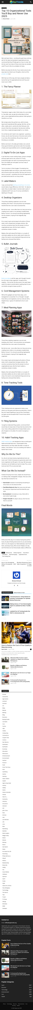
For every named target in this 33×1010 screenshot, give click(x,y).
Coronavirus (5, 735)
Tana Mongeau (6, 888)
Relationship (5, 863)
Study (3, 881)
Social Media (5, 872)
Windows (4, 904)
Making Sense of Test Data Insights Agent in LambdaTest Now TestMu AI (20, 605)
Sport (3, 878)
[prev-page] (2, 619)
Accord (4, 694)
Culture (4, 740)
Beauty (4, 710)
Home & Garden (6, 792)
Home (3, 5)
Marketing (5, 828)
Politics (4, 860)
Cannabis (4, 721)
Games (4, 774)
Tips (3, 894)
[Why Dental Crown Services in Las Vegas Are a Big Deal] (5, 674)
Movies (4, 840)
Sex (3, 869)
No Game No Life (6, 851)
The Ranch (5, 892)
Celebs (4, 730)
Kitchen (4, 815)
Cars (3, 724)
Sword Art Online (6, 885)
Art (3, 705)
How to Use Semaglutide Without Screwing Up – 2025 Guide (9, 564)
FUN (3, 769)
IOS (3, 808)
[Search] (31, 2)
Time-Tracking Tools (6, 556)
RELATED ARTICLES (7, 592)
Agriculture (5, 699)
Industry (4, 801)
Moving (4, 842)
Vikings (4, 901)
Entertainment (6, 756)
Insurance (5, 803)
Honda (4, 794)
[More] (17, 22)
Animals (4, 703)
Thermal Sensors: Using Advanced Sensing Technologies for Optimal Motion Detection (20, 598)
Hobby (4, 787)
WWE (3, 906)
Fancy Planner (26, 552)
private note (5, 74)
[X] (6, 22)
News (3, 849)
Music (4, 844)
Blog (3, 715)
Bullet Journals (9, 552)
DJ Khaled (4, 746)
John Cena (5, 810)
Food (3, 765)
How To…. (4, 797)
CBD (3, 728)
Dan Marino (5, 742)
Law (3, 817)
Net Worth (5, 847)
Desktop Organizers (17, 552)
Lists (3, 824)
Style (3, 883)
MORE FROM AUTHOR (19, 592)
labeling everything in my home (21, 185)
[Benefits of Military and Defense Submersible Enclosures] (5, 667)
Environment (5, 758)
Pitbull (4, 858)
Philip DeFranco (6, 856)
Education (5, 751)
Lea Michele (5, 819)
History (4, 785)
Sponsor (4, 876)
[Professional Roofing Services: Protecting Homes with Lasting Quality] (5, 682)
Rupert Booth (4, 649)
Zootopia (4, 908)
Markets (4, 831)
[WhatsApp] (13, 22)
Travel (4, 897)
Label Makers (5, 554)
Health (4, 781)
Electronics (5, 753)
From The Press (6, 767)
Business (4, 717)
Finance (4, 762)
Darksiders (5, 744)
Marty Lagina (5, 833)
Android (4, 701)
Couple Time (5, 737)
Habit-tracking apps (7, 441)
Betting (4, 712)
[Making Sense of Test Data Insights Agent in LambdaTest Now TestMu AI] (5, 605)
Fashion (4, 760)
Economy (4, 749)
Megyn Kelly (5, 835)
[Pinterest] (10, 22)
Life (3, 822)
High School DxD (6, 783)
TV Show (4, 899)
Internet (4, 806)
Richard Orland (6, 18)
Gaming (4, 776)
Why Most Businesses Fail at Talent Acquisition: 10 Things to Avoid (24, 564)
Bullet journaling (6, 278)
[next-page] (5, 619)
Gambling (4, 771)
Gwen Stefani (5, 778)
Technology (8, 5)
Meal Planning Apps (13, 554)
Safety (4, 867)
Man (3, 826)
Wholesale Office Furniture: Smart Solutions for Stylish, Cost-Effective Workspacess (19, 659)
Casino (4, 726)
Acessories (5, 696)
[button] (2, 2)
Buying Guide (5, 719)
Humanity (4, 799)
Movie (4, 837)
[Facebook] (3, 22)
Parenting (4, 853)
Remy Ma (4, 865)
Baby (3, 708)
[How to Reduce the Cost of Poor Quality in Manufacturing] (16, 632)
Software (4, 874)
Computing (5, 733)
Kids (3, 812)
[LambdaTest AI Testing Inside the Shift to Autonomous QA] (5, 613)
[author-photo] (16, 578)
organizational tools (23, 554)
